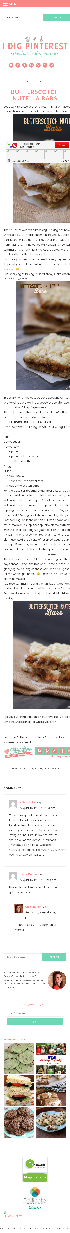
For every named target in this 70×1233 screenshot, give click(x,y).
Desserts (28, 769)
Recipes (38, 769)
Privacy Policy (13, 1216)
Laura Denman (29, 874)
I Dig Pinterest (35, 48)
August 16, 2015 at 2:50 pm (37, 808)
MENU (14, 4)
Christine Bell (33, 906)
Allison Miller (28, 802)
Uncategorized (51, 769)
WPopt (66, 1228)
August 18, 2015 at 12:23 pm (38, 880)
